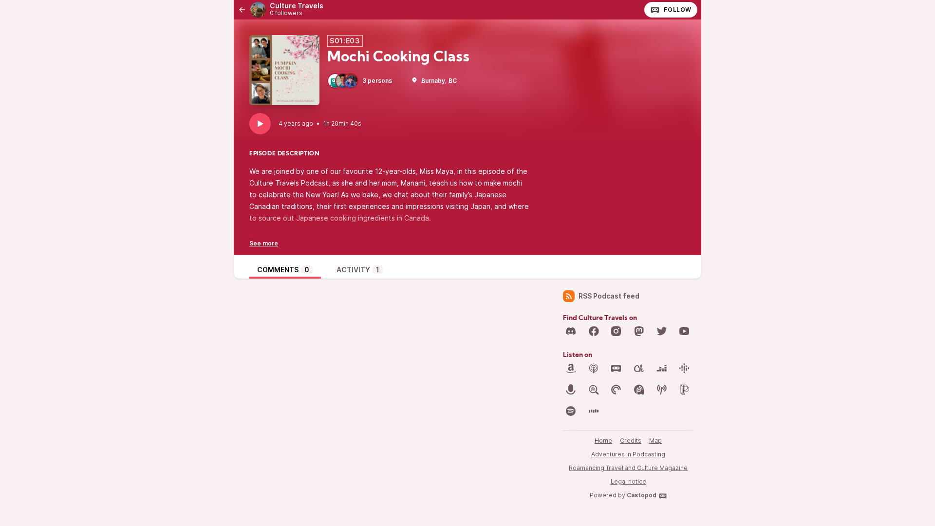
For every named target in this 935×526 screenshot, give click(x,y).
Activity (358, 269)
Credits (630, 440)
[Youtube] (684, 331)
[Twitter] (662, 331)
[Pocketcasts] (616, 389)
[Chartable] (639, 368)
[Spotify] (571, 411)
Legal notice (628, 481)
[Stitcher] (593, 411)
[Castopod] (616, 368)
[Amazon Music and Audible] (571, 368)
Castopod (641, 495)
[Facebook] (593, 331)
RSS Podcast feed (609, 296)
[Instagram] (616, 331)
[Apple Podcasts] (593, 368)
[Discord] (571, 331)
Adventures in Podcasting (628, 454)
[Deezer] (662, 368)
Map (655, 440)
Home (603, 440)
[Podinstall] (684, 389)
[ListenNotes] (593, 389)
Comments (283, 269)
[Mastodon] (639, 331)
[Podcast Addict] (639, 389)
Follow (678, 9)
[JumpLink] (571, 389)
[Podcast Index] (662, 389)
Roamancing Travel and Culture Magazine (628, 467)
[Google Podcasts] (684, 368)
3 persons (377, 80)
